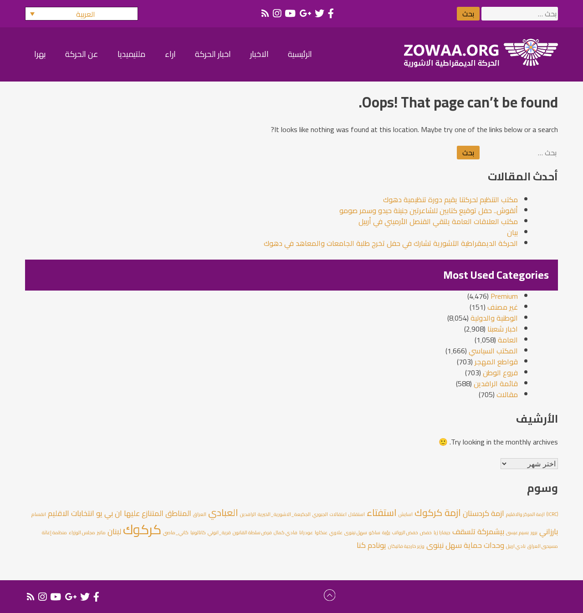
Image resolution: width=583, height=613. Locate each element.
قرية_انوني (219, 532)
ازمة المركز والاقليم (525, 514)
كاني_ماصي (176, 532)
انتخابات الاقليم (71, 513)
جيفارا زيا (442, 532)
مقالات (507, 394)
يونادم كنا (371, 545)
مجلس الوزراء (82, 532)
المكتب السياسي (493, 351)
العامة (508, 340)
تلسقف (464, 531)
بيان (512, 232)
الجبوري (320, 514)
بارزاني (548, 531)
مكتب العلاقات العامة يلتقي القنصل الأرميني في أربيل (438, 221)
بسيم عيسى (517, 532)
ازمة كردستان (483, 513)
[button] (81, 13)
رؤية (386, 532)
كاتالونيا (198, 532)
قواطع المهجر (496, 361)
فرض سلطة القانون (252, 532)
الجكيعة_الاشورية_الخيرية (284, 514)
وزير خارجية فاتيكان (406, 546)
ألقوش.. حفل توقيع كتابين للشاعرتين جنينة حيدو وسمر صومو (428, 210)
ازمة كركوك (437, 512)
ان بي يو (109, 513)
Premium (504, 296)
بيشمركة (490, 531)
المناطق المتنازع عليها (157, 513)
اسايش (406, 514)
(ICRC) (552, 514)
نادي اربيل (516, 546)
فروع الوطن (500, 372)
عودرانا (306, 532)
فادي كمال (285, 532)
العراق (199, 514)
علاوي (336, 532)
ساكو (374, 532)
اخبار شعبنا (502, 329)
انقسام (38, 514)
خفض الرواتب (405, 532)
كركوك (142, 529)
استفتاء (382, 512)
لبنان (114, 531)
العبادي (223, 512)
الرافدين (248, 514)
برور (534, 532)
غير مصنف (502, 307)
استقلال (356, 514)
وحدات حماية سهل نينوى (465, 545)
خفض (426, 532)
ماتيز (101, 532)
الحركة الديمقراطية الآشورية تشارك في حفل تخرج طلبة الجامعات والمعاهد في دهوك (391, 243)
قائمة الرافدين (496, 383)
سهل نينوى (355, 532)
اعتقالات (338, 514)
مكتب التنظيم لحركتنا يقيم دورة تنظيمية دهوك (450, 199)
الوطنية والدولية (494, 318)
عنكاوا (321, 532)
